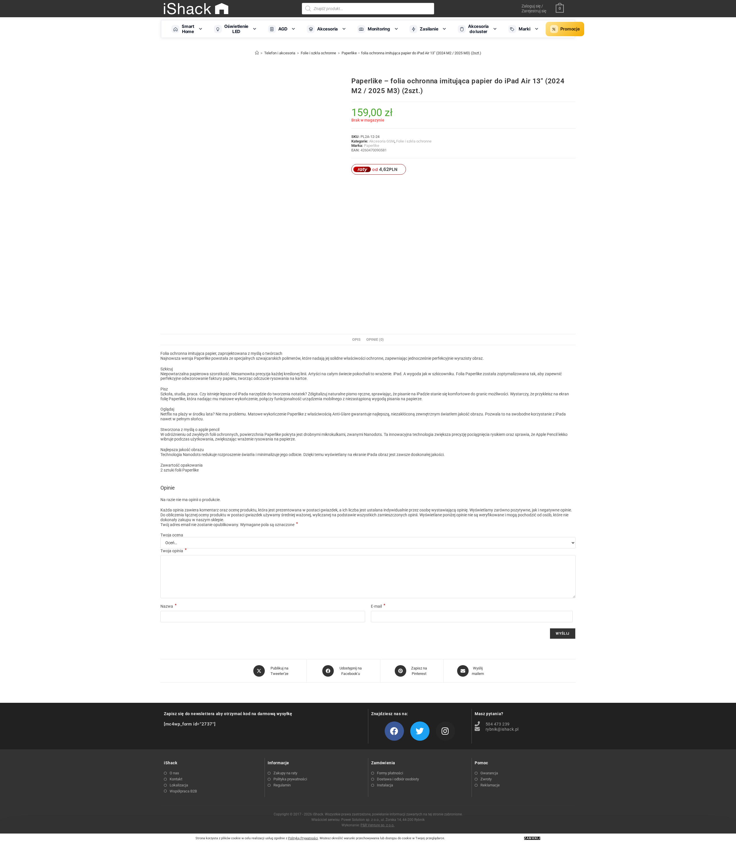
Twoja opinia (173, 550)
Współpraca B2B (183, 791)
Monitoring (379, 29)
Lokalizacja (179, 785)
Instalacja (385, 785)
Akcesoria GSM (381, 141)
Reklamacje (490, 785)
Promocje (570, 29)
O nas (174, 773)
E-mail (378, 606)
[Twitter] (420, 731)
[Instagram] (445, 731)
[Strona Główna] (257, 53)
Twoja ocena (171, 535)
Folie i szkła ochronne (414, 141)
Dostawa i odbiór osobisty (398, 779)
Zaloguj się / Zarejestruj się (534, 8)
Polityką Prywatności (303, 838)
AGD (282, 29)
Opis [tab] (356, 339)
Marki (524, 29)
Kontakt (176, 779)
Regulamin (282, 785)
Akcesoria (327, 29)
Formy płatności (390, 773)
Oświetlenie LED (236, 29)
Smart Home (188, 29)
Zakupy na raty (285, 773)
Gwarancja (489, 773)
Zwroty (486, 779)
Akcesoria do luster (478, 29)
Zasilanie (429, 29)
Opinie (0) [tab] (375, 339)
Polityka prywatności (290, 779)
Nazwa (168, 606)
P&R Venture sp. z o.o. (377, 825)
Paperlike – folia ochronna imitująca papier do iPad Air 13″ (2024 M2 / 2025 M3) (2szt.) (411, 53)
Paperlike (371, 145)
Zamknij (532, 838)
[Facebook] (394, 731)
